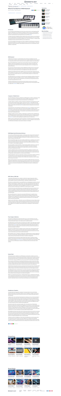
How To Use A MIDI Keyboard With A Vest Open (27, 355)
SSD (21, 104)
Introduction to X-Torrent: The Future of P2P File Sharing (47, 16)
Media (45, 3)
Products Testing (39, 390)
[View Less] (39, 10)
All (27, 4)
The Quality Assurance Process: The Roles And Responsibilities (47, 34)
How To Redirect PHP (47, 19)
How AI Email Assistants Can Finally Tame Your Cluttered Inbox (35, 377)
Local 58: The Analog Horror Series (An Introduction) (47, 23)
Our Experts (24, 390)
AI (12, 3)
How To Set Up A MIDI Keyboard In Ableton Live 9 (11, 355)
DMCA (20, 391)
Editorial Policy (29, 390)
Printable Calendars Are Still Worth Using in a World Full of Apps (11, 386)
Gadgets (41, 3)
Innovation (15, 4)
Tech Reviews (36, 3)
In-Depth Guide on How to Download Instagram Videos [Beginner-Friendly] (47, 35)
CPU (30, 102)
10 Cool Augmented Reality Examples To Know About (47, 10)
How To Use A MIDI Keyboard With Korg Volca (27, 344)
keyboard (30, 34)
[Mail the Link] (38, 10)
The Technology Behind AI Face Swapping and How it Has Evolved (27, 377)
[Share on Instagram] (11, 323)
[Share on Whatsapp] (35, 10)
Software (10, 4)
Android (9, 109)
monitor (15, 224)
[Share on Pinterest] (34, 10)
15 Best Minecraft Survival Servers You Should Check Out (47, 38)
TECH (15, 3)
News (24, 4)
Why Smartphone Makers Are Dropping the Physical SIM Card (36, 386)
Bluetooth (11, 116)
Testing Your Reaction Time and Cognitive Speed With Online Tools (27, 386)
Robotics (18, 3)
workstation (15, 83)
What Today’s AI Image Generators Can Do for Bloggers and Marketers (19, 377)
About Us (20, 390)
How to (31, 3)
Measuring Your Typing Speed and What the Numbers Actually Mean (11, 377)
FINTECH (22, 3)
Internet (49, 3)
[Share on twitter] (33, 10)
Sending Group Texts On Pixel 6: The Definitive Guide (47, 13)
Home (9, 3)
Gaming (27, 3)
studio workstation (19, 239)
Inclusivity (34, 390)
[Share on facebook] (32, 10)
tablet (29, 107)
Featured (20, 4)
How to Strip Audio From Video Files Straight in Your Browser (19, 386)
